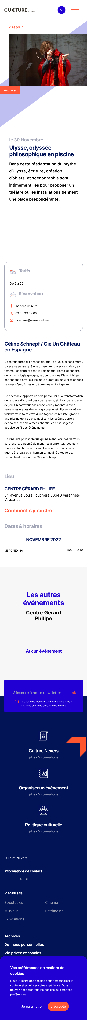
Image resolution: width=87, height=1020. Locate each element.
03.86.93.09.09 (26, 313)
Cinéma (51, 902)
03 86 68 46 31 (16, 879)
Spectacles (13, 902)
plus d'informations (43, 757)
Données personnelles (24, 944)
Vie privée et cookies (22, 953)
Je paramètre (31, 1006)
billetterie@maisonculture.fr (33, 320)
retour (17, 27)
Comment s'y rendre (28, 510)
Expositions (14, 919)
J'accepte (58, 1006)
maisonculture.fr (26, 306)
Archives (12, 936)
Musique (11, 911)
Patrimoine (54, 911)
